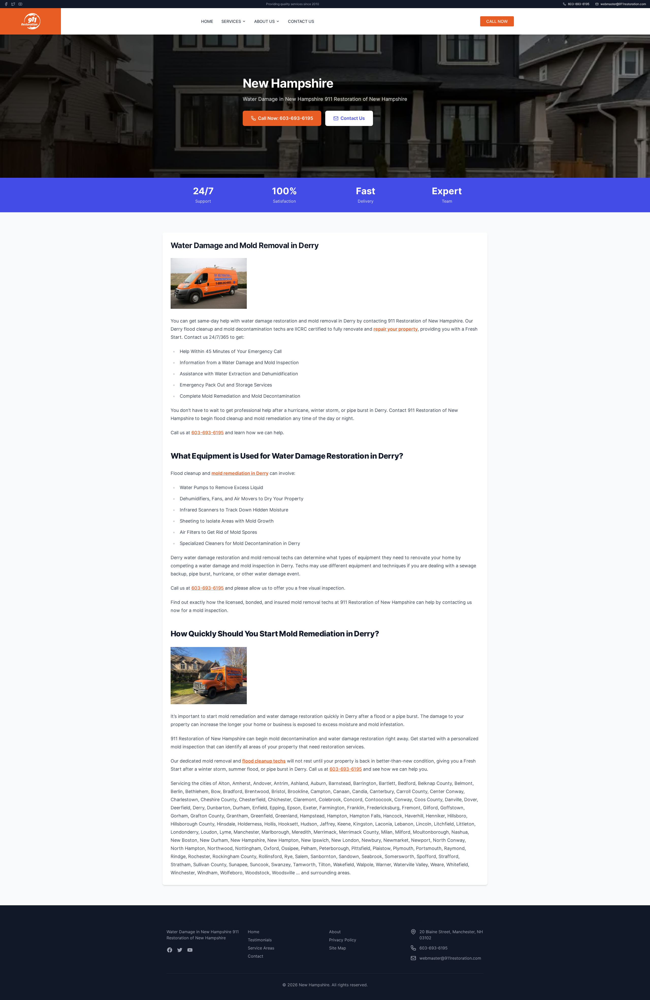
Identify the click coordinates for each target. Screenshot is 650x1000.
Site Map (337, 947)
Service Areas (261, 947)
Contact (255, 956)
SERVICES (231, 21)
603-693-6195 (207, 432)
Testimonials (260, 939)
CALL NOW (497, 21)
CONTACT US (301, 21)
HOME (207, 21)
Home (253, 931)
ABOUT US (264, 21)
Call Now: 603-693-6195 (285, 118)
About (335, 931)
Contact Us (352, 118)
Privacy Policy (342, 939)
